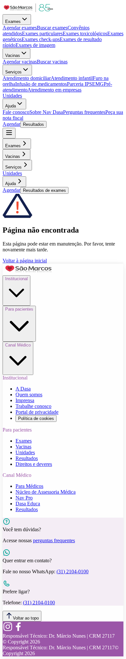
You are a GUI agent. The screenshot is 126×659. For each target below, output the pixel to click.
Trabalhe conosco (33, 406)
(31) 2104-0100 (73, 571)
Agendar (11, 124)
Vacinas (12, 55)
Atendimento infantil (72, 78)
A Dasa (23, 388)
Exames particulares (42, 33)
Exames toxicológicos (85, 33)
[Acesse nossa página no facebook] (18, 630)
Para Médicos (29, 486)
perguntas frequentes (54, 540)
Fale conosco (16, 112)
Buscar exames (52, 27)
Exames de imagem (35, 45)
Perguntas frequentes (84, 112)
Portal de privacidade (37, 412)
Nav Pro (24, 497)
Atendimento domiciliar (27, 78)
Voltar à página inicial (25, 260)
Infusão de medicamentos (41, 84)
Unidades (12, 95)
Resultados (33, 124)
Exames (13, 21)
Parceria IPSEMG (85, 84)
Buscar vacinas (52, 61)
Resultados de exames (44, 190)
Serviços (13, 72)
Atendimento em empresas (54, 90)
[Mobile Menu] (9, 133)
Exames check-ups (41, 39)
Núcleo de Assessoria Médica (46, 492)
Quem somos (29, 394)
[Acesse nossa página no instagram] (8, 630)
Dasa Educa (28, 503)
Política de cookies (36, 418)
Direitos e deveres (34, 464)
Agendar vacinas (20, 61)
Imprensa (25, 400)
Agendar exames (20, 27)
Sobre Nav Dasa (46, 112)
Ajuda (10, 106)
